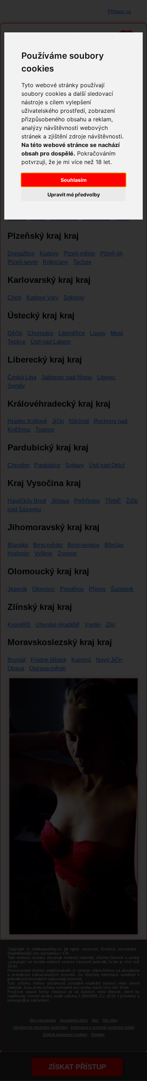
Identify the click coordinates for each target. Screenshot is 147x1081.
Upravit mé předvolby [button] (73, 194)
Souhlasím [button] (74, 180)
